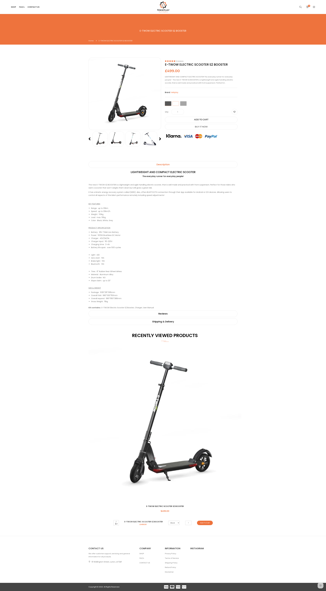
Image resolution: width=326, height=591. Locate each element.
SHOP (141, 553)
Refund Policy (170, 567)
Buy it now (201, 127)
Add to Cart (201, 119)
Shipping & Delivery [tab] (163, 321)
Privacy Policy (170, 553)
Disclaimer (169, 572)
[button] (170, 61)
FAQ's (141, 558)
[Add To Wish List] (234, 112)
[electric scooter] (99, 139)
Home (91, 41)
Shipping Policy (171, 563)
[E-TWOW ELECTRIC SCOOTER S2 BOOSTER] (116, 523)
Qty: (167, 112)
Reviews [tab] (163, 313)
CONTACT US (144, 563)
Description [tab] (163, 164)
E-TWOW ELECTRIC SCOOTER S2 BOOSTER (165, 506)
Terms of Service (172, 558)
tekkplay (174, 92)
